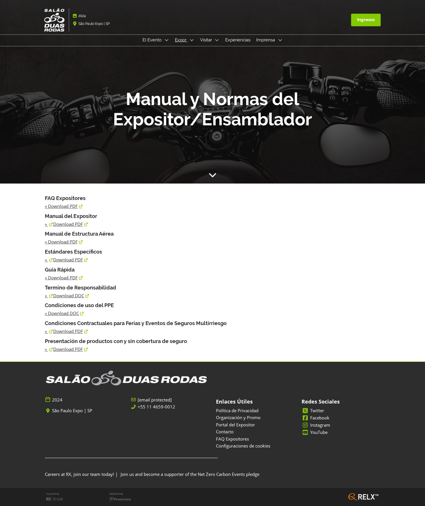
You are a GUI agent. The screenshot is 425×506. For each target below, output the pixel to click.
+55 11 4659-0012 (156, 407)
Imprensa (266, 40)
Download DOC (68, 295)
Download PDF (63, 206)
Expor (181, 40)
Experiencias (237, 40)
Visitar (206, 40)
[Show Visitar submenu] (217, 40)
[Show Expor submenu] (191, 40)
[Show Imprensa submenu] (280, 40)
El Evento (153, 40)
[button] (366, 20)
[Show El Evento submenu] (166, 40)
